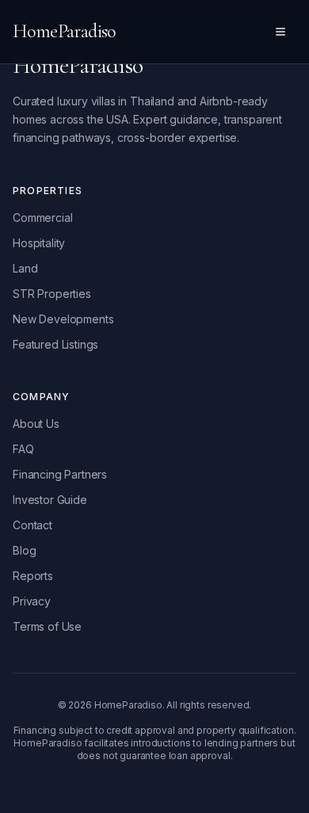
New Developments (63, 319)
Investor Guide (50, 499)
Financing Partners (60, 474)
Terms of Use (47, 626)
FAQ (23, 449)
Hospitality (39, 243)
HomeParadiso (64, 31)
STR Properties (52, 293)
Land (25, 268)
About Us (36, 423)
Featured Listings (55, 344)
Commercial (42, 217)
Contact (32, 525)
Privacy (32, 601)
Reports (33, 575)
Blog (24, 550)
